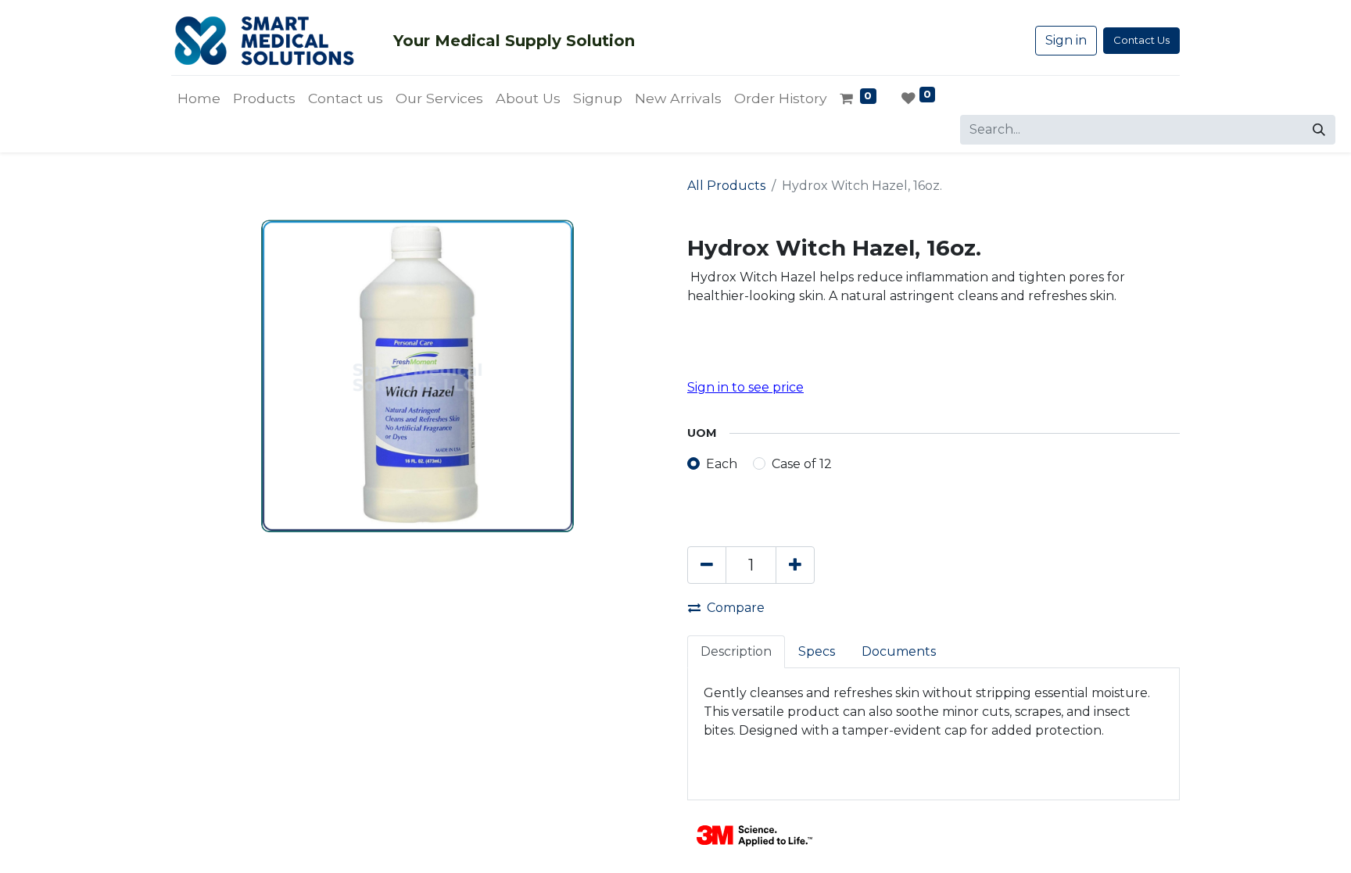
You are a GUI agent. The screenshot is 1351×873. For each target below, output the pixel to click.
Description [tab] (736, 651)
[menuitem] (199, 98)
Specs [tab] (816, 651)
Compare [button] (736, 607)
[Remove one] (706, 565)
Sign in (1066, 40)
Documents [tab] (899, 651)
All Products (726, 185)
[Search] (1319, 130)
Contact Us (1141, 40)
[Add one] (795, 565)
